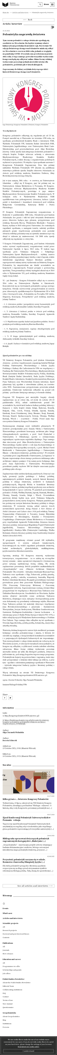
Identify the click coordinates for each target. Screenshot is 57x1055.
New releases (8, 954)
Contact (6, 997)
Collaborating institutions (12, 990)
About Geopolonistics (11, 1016)
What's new (7, 913)
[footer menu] (4, 903)
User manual (7, 1004)
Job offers (6, 973)
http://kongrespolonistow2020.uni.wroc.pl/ (22, 716)
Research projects (10, 930)
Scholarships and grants (12, 970)
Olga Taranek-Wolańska (13, 732)
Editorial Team (8, 986)
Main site (6, 13)
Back (30, 20)
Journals (6, 950)
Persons (6, 1027)
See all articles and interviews (32, 886)
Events (5, 908)
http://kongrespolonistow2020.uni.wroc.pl (30, 675)
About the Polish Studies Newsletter (16, 983)
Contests (6, 937)
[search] (40, 4)
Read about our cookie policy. (28, 1047)
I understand (28, 1051)
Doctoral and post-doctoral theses (16, 934)
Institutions (7, 1024)
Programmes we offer (11, 966)
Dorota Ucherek (10, 740)
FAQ (4, 993)
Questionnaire (8, 1007)
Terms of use (8, 1000)
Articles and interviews (20, 13)
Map (4, 1020)
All (4, 927)
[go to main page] (11, 5)
